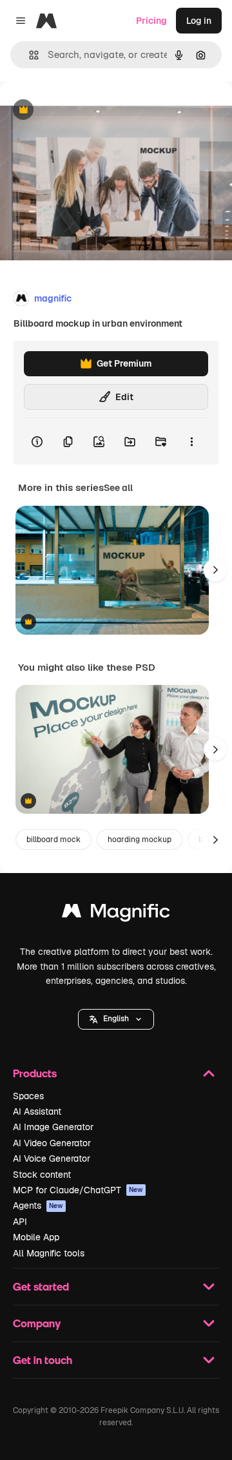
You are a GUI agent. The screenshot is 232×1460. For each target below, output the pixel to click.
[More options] (191, 441)
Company (37, 1323)
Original (82, 110)
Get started (41, 1286)
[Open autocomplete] (28, 55)
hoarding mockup (139, 839)
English (116, 1018)
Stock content (42, 1174)
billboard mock (53, 839)
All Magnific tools (48, 1253)
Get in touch (42, 1360)
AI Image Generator (53, 1127)
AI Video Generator (52, 1143)
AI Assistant (37, 1111)
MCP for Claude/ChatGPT (78, 1190)
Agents (38, 1205)
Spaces (28, 1096)
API (20, 1221)
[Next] (215, 570)
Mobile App (36, 1237)
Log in (198, 20)
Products (35, 1073)
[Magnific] (116, 914)
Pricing (151, 20)
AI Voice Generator (51, 1158)
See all (118, 488)
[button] (116, 1019)
